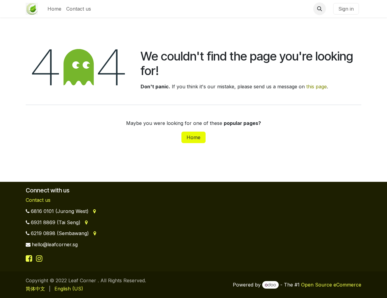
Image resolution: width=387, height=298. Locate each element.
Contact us (38, 200)
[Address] (94, 211)
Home (193, 137)
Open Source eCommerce (331, 285)
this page (316, 87)
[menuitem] (54, 9)
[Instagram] (39, 258)
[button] (319, 8)
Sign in (346, 9)
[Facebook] (30, 258)
